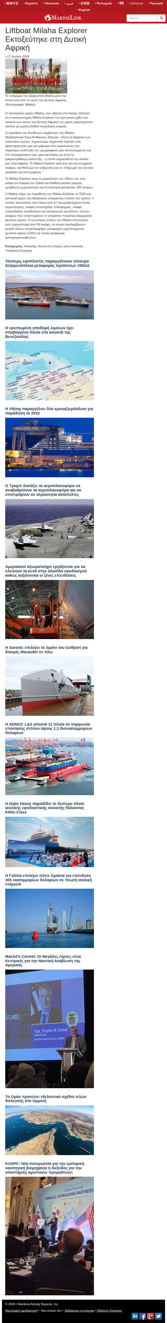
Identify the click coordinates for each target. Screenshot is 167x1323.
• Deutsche (51, 3)
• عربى (68, 3)
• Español (31, 3)
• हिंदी (120, 3)
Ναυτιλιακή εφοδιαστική (21, 1310)
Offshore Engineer (109, 1310)
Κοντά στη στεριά (50, 246)
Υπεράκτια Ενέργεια (18, 250)
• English (83, 10)
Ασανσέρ (30, 246)
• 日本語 (84, 3)
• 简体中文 (11, 3)
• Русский (155, 3)
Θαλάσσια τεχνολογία (79, 1310)
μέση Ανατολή (72, 246)
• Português (103, 3)
